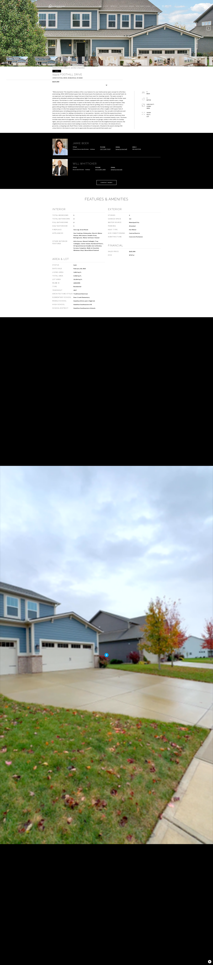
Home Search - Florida (143, 6)
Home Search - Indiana (126, 6)
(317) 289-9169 (105, 149)
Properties (113, 6)
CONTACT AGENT (107, 182)
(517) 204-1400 (100, 169)
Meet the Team (103, 6)
